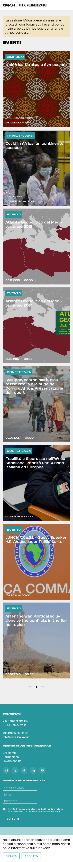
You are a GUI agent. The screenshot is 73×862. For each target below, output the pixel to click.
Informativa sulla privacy (30, 847)
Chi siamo (9, 752)
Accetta (31, 856)
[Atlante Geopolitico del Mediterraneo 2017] (36, 325)
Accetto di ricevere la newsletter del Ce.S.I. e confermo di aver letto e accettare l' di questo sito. (35, 810)
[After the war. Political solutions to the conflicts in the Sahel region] (36, 640)
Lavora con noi (12, 760)
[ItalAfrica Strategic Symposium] (36, 89)
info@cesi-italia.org (16, 737)
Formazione (11, 756)
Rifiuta (11, 856)
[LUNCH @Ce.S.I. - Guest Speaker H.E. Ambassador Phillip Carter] (36, 562)
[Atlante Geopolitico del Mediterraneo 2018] (36, 246)
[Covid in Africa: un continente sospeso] (36, 168)
